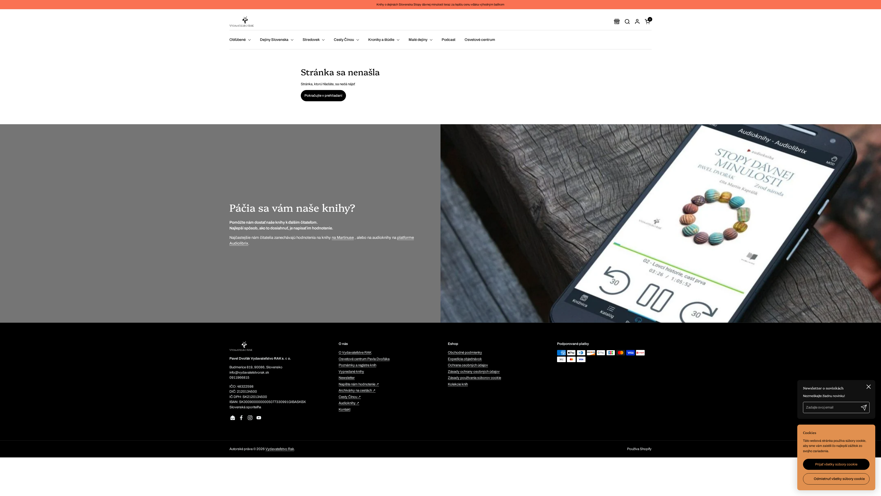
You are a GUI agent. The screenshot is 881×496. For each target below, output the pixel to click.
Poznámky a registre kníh (357, 365)
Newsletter (347, 378)
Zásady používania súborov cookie (474, 378)
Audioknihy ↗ (349, 403)
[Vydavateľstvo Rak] (241, 21)
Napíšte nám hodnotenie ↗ (359, 384)
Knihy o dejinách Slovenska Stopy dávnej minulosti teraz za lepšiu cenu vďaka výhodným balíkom (440, 4)
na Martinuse (343, 237)
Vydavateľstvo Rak (279, 449)
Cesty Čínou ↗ (350, 397)
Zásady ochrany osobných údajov (474, 371)
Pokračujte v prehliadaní (323, 95)
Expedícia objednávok (465, 359)
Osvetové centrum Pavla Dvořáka (364, 359)
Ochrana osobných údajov (468, 365)
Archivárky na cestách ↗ (357, 390)
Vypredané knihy (351, 371)
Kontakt (344, 409)
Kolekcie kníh (458, 384)
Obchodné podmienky (465, 352)
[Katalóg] (617, 21)
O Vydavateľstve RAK (355, 352)
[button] (627, 21)
